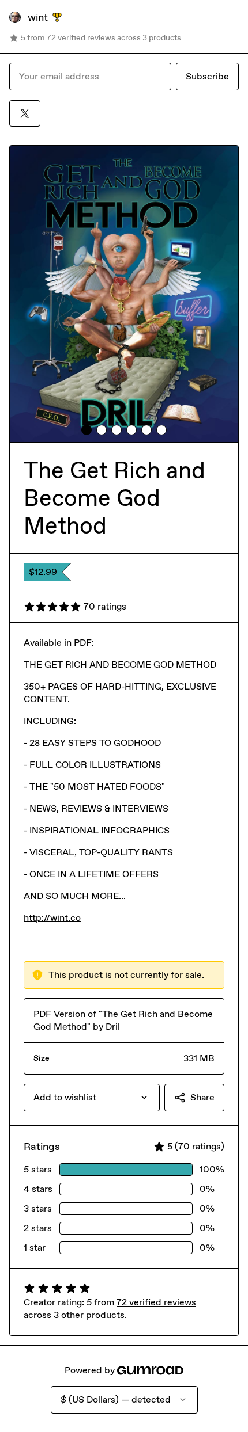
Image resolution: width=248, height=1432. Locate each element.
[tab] (86, 430)
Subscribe (207, 76)
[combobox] (92, 1097)
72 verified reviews (156, 1302)
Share (202, 1097)
